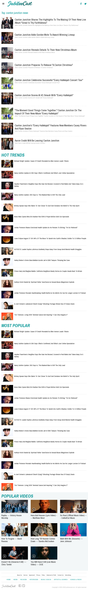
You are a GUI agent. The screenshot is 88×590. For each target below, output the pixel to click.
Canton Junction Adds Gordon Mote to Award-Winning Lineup (45, 34)
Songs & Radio (76, 579)
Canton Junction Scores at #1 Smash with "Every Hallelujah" (44, 95)
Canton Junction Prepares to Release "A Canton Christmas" (44, 65)
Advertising (68, 575)
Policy (43, 575)
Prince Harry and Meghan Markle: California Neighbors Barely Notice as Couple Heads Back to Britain (48, 271)
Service (25, 575)
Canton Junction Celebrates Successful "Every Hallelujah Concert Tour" (49, 80)
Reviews (23, 579)
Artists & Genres (61, 579)
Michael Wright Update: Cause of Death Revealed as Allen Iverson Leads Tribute (41, 161)
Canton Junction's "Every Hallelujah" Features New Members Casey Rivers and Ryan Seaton (50, 127)
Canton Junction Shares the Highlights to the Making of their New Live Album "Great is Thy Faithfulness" (50, 21)
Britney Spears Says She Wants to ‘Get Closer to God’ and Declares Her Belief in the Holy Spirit (46, 205)
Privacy (38, 575)
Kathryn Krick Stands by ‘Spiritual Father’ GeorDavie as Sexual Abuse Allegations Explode (44, 282)
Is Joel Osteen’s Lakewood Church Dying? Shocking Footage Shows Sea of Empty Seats (44, 304)
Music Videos (46, 579)
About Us (19, 575)
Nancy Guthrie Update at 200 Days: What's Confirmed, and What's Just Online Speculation (44, 173)
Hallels (19, 3)
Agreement (32, 575)
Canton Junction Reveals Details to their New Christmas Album (46, 50)
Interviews (34, 579)
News (15, 579)
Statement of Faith (51, 575)
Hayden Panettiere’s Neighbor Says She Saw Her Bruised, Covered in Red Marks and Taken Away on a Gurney (48, 185)
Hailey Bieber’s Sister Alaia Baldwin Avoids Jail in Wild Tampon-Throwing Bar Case (42, 260)
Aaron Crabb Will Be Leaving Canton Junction (37, 140)
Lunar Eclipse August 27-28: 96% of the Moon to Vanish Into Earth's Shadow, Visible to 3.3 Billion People (50, 238)
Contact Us (61, 575)
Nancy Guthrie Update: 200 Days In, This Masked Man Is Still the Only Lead (39, 194)
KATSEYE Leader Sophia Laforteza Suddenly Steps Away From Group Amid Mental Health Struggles (48, 249)
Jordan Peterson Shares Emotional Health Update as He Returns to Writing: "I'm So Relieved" (45, 227)
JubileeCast (8, 586)
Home (9, 579)
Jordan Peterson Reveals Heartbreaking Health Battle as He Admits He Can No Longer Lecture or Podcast (50, 293)
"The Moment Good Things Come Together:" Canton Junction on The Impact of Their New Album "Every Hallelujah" (48, 112)
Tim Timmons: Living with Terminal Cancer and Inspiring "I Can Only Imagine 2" (41, 314)
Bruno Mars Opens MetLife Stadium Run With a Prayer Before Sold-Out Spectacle (41, 216)
